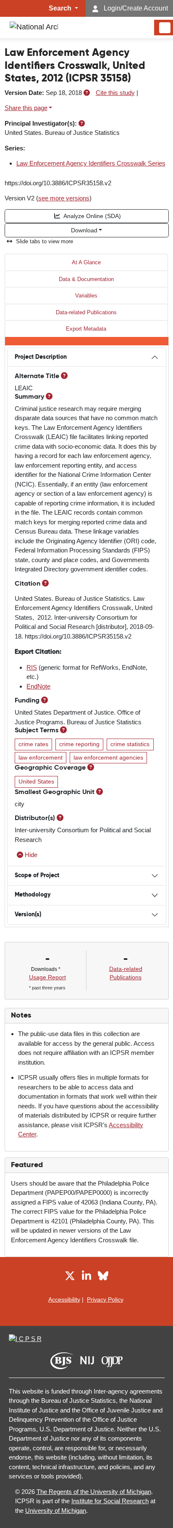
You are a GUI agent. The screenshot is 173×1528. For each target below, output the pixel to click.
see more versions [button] (63, 198)
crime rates (33, 744)
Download (84, 230)
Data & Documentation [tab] (86, 279)
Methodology (32, 895)
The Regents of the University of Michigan (94, 1491)
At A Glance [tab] (86, 262)
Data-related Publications (86, 312)
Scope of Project (37, 875)
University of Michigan (55, 1510)
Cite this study (115, 92)
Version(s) (28, 915)
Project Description (41, 357)
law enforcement (40, 758)
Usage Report (47, 977)
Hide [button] (31, 854)
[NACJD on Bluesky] (103, 1277)
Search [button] (61, 8)
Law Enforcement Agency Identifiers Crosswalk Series (90, 163)
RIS (31, 667)
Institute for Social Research (110, 1500)
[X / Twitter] (70, 1277)
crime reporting (79, 744)
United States (36, 781)
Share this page (26, 107)
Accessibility (64, 1299)
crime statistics (129, 744)
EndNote (38, 686)
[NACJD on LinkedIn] (86, 1277)
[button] (87, 92)
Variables (86, 295)
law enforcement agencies (108, 758)
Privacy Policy (105, 1299)
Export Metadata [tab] (86, 329)
